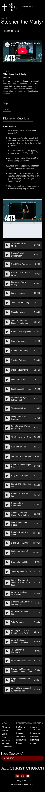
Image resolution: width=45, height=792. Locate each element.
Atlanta (33, 743)
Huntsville (34, 740)
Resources (21, 740)
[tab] (18, 119)
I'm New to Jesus (20, 728)
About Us (6, 727)
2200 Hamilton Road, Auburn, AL (22, 784)
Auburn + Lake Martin (36, 728)
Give (4, 737)
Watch (5, 734)
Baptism (19, 733)
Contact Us (7, 747)
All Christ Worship (6, 742)
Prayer (19, 743)
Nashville (34, 737)
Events (5, 731)
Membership (21, 737)
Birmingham (35, 733)
